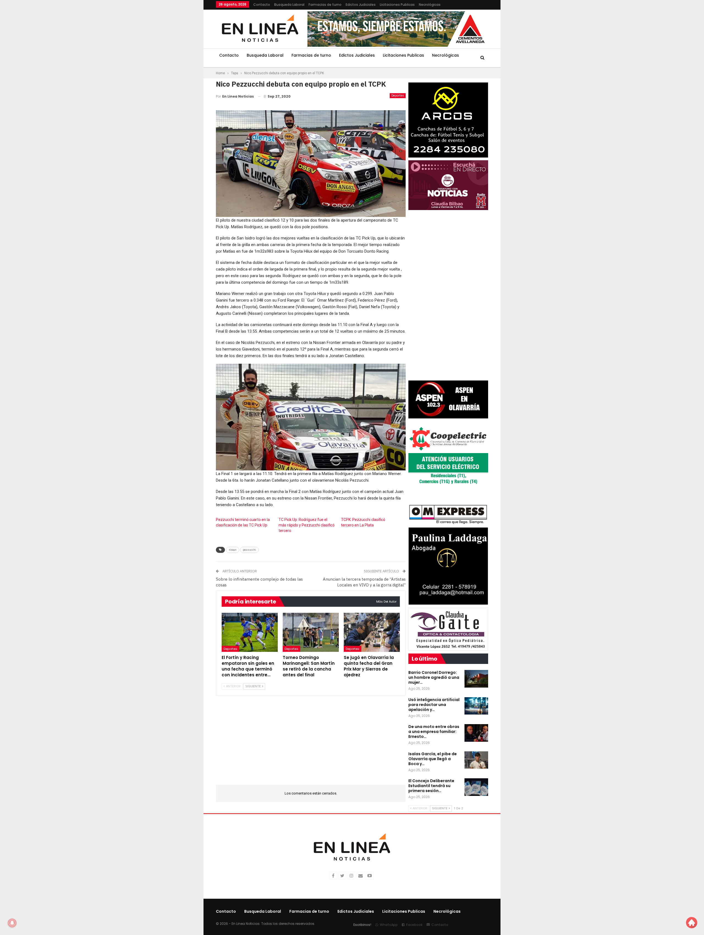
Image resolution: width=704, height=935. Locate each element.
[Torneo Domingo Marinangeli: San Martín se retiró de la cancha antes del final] (311, 632)
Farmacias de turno (325, 4)
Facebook (414, 924)
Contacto (261, 4)
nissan (233, 549)
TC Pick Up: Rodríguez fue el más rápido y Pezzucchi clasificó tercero (307, 525)
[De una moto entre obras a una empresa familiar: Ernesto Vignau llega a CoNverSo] (476, 733)
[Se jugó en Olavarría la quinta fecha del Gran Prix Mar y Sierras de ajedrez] (372, 632)
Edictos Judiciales (361, 4)
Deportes (397, 95)
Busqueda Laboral (289, 4)
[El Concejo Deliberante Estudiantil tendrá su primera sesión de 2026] (476, 787)
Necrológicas (430, 4)
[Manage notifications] (12, 923)
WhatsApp (389, 924)
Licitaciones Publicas (397, 4)
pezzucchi (249, 549)
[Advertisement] (182, 82)
